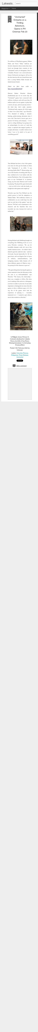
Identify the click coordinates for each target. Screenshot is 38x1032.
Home (14, 8)
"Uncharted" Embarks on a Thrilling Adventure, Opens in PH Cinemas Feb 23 (19, 24)
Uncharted (20, 357)
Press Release (23, 355)
